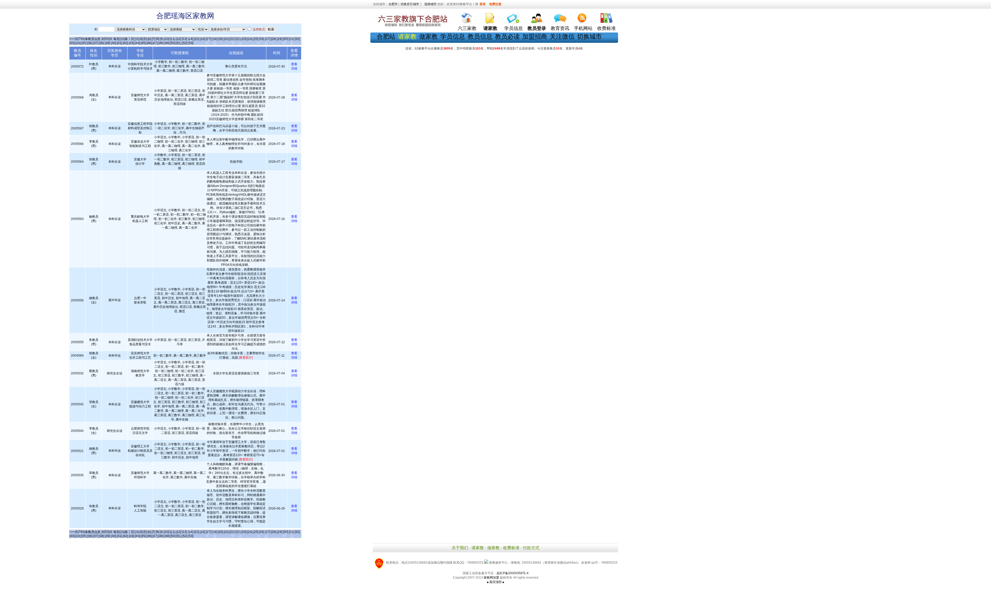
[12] (178, 39)
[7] (153, 39)
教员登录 (537, 28)
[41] (119, 43)
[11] (172, 39)
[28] (273, 39)
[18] (214, 39)
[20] (226, 39)
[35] (83, 43)
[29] (279, 39)
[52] (184, 43)
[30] (285, 39)
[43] (131, 43)
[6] (149, 39)
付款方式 (531, 548)
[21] (232, 39)
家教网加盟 (491, 577)
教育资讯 (560, 28)
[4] (141, 39)
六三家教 (467, 28)
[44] (137, 43)
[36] (89, 43)
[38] (101, 43)
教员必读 (507, 36)
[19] (220, 39)
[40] (113, 43)
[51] (178, 43)
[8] (157, 39)
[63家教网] (411, 26)
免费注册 (495, 4)
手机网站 (583, 28)
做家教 (428, 36)
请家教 (477, 548)
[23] (243, 39)
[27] (267, 39)
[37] (95, 43)
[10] (166, 39)
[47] (155, 43)
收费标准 (606, 28)
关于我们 (460, 548)
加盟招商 (534, 36)
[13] (184, 39)
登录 (482, 4)
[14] (190, 39)
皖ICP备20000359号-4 (513, 573)
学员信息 (513, 28)
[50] (172, 43)
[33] (72, 43)
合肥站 (386, 36)
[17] (208, 39)
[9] (161, 39)
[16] (202, 39)
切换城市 (589, 36)
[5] (145, 39)
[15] (196, 39)
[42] (125, 43)
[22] (238, 39)
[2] (132, 39)
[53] (190, 43)
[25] (255, 39)
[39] (107, 43)
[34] (78, 43)
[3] (137, 39)
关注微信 (562, 36)
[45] (143, 43)
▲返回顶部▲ (495, 582)
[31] (291, 39)
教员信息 (480, 36)
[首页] (467, 17)
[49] (167, 43)
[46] (149, 43)
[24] (249, 39)
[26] (261, 39)
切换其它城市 (410, 4)
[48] (161, 43)
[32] (297, 39)
